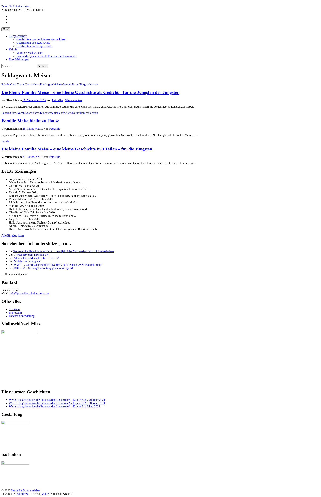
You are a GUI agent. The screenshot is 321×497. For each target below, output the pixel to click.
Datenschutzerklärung (22, 316)
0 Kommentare (73, 100)
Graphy (45, 493)
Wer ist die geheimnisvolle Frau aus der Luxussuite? (46, 56)
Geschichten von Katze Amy (33, 42)
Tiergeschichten (18, 36)
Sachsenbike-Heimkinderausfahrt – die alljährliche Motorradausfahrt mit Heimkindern (63, 251)
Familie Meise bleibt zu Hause (30, 120)
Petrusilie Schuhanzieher (15, 6)
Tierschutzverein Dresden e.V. (31, 254)
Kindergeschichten (51, 84)
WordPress (22, 493)
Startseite (14, 309)
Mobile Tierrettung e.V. (27, 261)
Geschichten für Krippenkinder (34, 46)
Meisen (67, 84)
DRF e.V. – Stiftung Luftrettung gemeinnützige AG (44, 268)
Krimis (13, 49)
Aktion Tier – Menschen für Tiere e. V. (36, 258)
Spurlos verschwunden (29, 52)
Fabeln (5, 84)
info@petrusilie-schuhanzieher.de (29, 293)
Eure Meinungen (19, 59)
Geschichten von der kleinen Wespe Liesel (41, 39)
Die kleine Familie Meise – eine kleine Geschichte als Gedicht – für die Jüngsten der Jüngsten (90, 92)
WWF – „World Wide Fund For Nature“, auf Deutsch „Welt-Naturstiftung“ (58, 264)
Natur (75, 84)
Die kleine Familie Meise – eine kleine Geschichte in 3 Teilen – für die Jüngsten (76, 149)
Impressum (15, 312)
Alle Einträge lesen (12, 235)
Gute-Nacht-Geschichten (24, 84)
